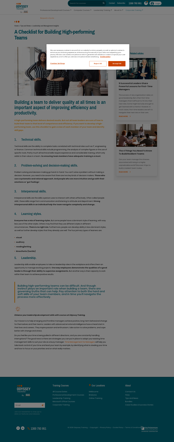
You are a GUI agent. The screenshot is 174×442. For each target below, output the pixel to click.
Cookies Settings (57, 63)
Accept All (117, 64)
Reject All (98, 64)
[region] (87, 57)
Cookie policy (105, 57)
